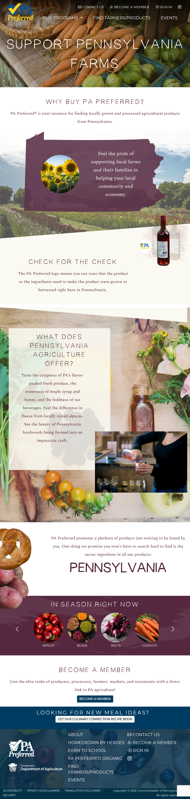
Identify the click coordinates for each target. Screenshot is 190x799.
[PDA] (35, 767)
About (75, 734)
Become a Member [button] (95, 699)
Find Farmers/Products (121, 17)
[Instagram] (179, 7)
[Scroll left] (17, 629)
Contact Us (92, 7)
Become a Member (131, 7)
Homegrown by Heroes (96, 742)
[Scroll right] (173, 629)
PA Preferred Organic (95, 758)
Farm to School (87, 750)
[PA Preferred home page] (21, 12)
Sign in (165, 7)
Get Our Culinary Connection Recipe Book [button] (95, 719)
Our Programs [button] (61, 17)
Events (169, 17)
